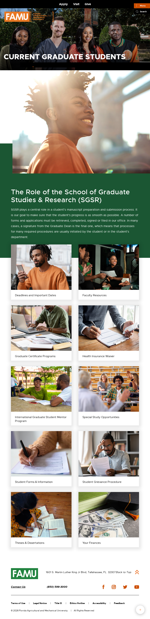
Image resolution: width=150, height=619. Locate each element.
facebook (103, 587)
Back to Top (123, 572)
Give (88, 4)
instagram (114, 587)
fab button (140, 609)
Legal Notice (40, 603)
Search (143, 11)
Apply (63, 4)
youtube (136, 587)
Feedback (119, 603)
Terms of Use (18, 603)
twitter (125, 587)
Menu (143, 5)
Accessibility (99, 603)
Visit (76, 4)
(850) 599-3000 (57, 586)
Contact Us (18, 586)
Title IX (58, 603)
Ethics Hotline (77, 603)
